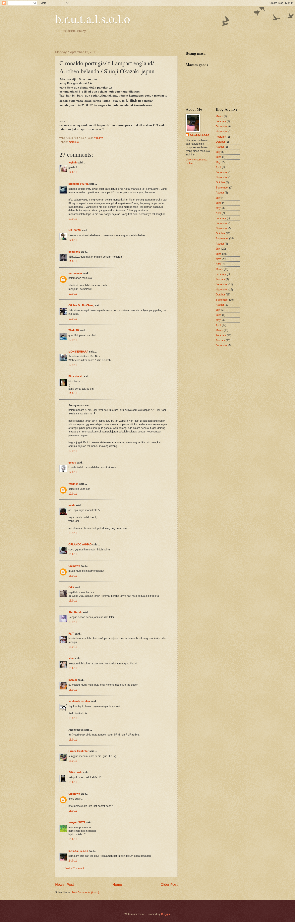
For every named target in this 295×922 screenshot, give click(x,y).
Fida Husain (75, 376)
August (220, 146)
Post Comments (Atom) (85, 892)
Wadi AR (73, 330)
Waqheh (73, 483)
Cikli (71, 587)
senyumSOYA (76, 822)
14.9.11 (72, 839)
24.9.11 (72, 860)
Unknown (74, 565)
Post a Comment (74, 868)
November (222, 131)
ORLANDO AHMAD (80, 544)
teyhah (72, 162)
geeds (72, 462)
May (218, 162)
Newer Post (64, 885)
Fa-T (71, 633)
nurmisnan (75, 273)
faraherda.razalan (79, 701)
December (222, 126)
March (219, 116)
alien (71, 658)
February (221, 121)
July (218, 151)
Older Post (169, 885)
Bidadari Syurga (78, 183)
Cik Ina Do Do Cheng (81, 305)
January (220, 279)
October (220, 141)
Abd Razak (75, 612)
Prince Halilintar (78, 751)
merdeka (74, 141)
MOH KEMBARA (78, 351)
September (222, 187)
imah (71, 505)
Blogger (165, 914)
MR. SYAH (74, 230)
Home (117, 885)
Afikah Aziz (75, 772)
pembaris (74, 251)
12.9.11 (72, 172)
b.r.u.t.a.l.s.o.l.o (92, 18)
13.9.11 (72, 533)
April (218, 167)
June (218, 156)
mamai (72, 679)
